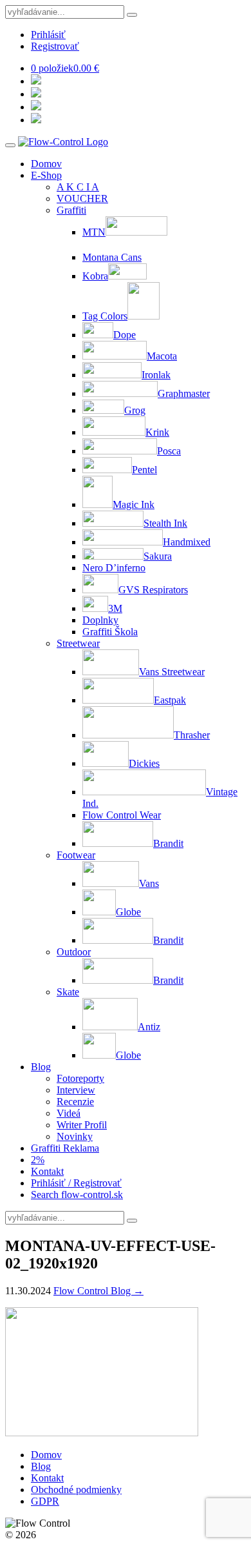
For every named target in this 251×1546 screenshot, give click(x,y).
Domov (46, 163)
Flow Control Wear (121, 814)
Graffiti (71, 210)
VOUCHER (82, 198)
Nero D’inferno (113, 567)
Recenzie (75, 1101)
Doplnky (100, 620)
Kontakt (47, 1171)
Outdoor (74, 951)
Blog (41, 1066)
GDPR (45, 1501)
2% (37, 1159)
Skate (68, 991)
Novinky (75, 1136)
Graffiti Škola (110, 631)
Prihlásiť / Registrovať (76, 1182)
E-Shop (46, 175)
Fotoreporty (80, 1078)
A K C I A (78, 186)
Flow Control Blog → (98, 1290)
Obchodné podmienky (76, 1489)
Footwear (76, 854)
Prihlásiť (48, 34)
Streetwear (78, 643)
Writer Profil (82, 1124)
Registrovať (55, 46)
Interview (76, 1089)
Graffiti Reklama (65, 1148)
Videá (68, 1113)
